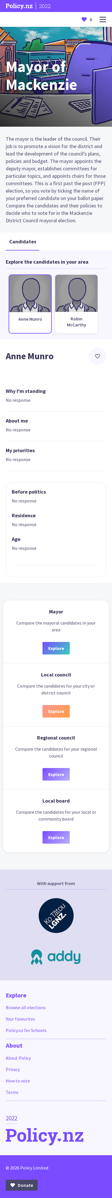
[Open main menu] (102, 19)
